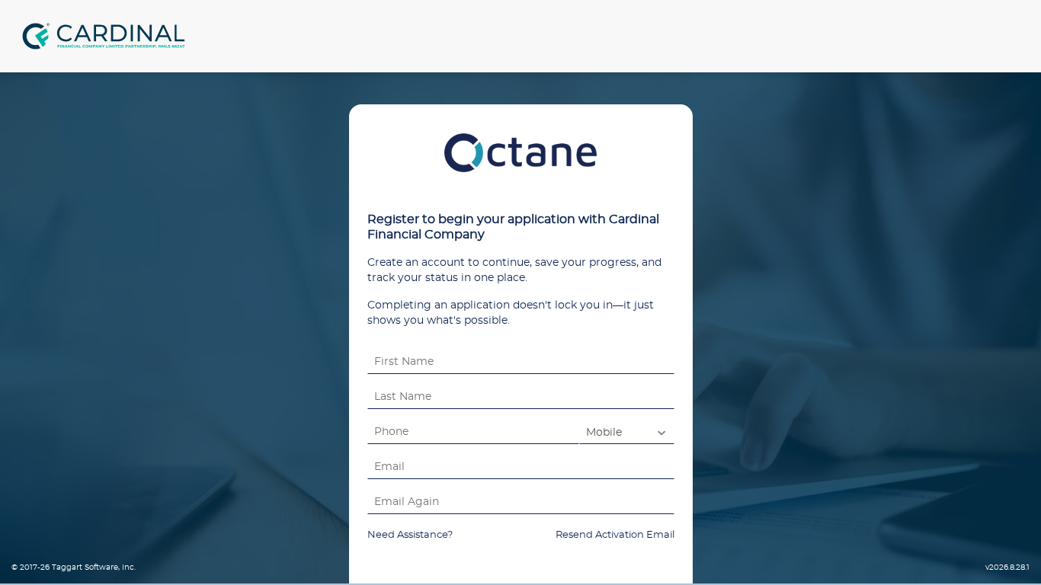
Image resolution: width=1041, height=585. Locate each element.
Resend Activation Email (615, 535)
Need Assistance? (410, 535)
